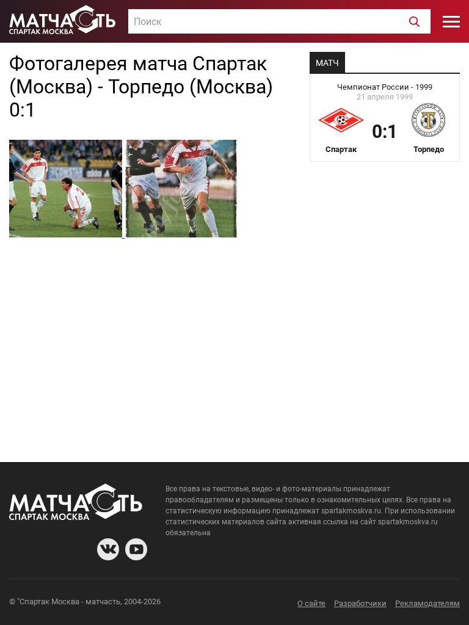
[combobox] (279, 21)
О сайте (311, 603)
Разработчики (360, 603)
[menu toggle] (451, 21)
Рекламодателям (427, 603)
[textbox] (279, 22)
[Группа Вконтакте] (108, 549)
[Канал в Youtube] (136, 549)
